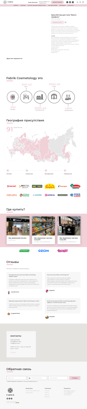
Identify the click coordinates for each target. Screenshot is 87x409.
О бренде (47, 390)
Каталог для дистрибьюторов (37, 5)
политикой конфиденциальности (30, 381)
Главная (15, 5)
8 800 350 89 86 (15, 339)
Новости (47, 392)
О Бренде (23, 5)
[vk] (67, 2)
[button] (57, 2)
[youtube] (70, 2)
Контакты (71, 5)
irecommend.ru (24, 268)
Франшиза (63, 5)
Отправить (75, 378)
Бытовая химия (52, 5)
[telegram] (73, 2)
